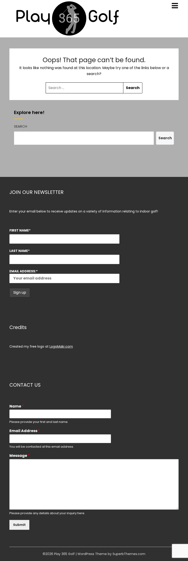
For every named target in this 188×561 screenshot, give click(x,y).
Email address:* (23, 271)
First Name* (19, 230)
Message (19, 455)
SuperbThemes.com (129, 554)
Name (16, 406)
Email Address (24, 431)
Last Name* (19, 250)
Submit (19, 524)
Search (20, 126)
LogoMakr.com (61, 346)
